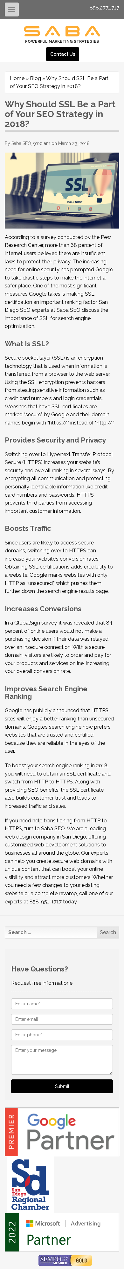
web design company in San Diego (45, 837)
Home (17, 78)
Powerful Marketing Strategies (62, 41)
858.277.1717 (104, 8)
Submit (62, 1086)
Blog (35, 78)
